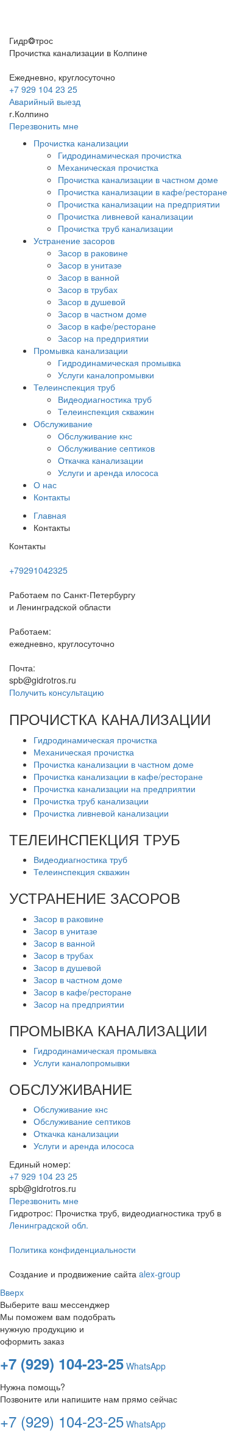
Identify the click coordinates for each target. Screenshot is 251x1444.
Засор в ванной (64, 943)
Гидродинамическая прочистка (95, 740)
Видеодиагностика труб (80, 859)
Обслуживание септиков (82, 1121)
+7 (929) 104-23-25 (62, 1363)
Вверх (12, 1292)
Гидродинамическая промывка (95, 1050)
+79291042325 (38, 570)
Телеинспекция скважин (82, 871)
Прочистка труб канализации (91, 801)
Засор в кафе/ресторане (83, 992)
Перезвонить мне (44, 126)
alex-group (159, 1274)
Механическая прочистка (84, 752)
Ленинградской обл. (48, 1225)
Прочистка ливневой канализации (101, 813)
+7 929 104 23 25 (43, 89)
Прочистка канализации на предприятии (115, 788)
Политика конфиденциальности (72, 1249)
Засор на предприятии (79, 1004)
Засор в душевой (67, 967)
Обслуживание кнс (71, 1109)
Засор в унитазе (65, 931)
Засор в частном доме (78, 979)
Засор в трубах (63, 955)
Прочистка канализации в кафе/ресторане (118, 776)
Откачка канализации (76, 1133)
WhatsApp (146, 1366)
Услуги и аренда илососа (84, 1145)
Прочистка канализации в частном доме (114, 764)
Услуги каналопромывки (82, 1062)
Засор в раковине (69, 918)
